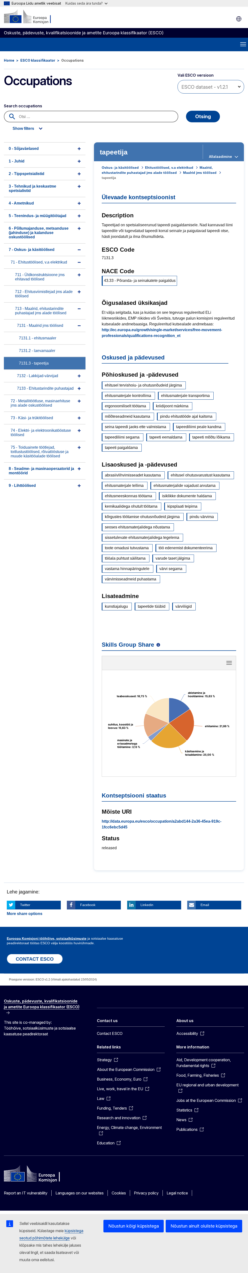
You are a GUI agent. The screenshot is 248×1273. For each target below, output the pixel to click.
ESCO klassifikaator (37, 60)
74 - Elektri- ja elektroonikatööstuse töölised (41, 432)
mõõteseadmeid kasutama (127, 416)
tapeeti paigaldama (121, 448)
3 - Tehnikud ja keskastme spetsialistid (32, 188)
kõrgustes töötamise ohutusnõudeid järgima (142, 517)
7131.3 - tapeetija (34, 363)
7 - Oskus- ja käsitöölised (31, 250)
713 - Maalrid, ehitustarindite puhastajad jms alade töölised (40, 311)
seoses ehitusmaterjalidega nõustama (137, 527)
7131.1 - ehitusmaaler (37, 338)
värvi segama (170, 569)
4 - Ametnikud (21, 203)
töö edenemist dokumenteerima (186, 548)
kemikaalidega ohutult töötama (131, 506)
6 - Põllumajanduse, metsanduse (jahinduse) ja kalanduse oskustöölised (39, 232)
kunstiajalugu (116, 606)
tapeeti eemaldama (165, 437)
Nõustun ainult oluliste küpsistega (203, 1226)
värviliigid (183, 606)
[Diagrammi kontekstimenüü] (229, 663)
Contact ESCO (110, 1033)
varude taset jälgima (172, 558)
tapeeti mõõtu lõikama (211, 437)
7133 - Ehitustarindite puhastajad (45, 388)
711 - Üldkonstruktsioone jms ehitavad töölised (40, 277)
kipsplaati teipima (182, 506)
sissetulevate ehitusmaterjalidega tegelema (142, 537)
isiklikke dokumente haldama (187, 496)
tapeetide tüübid (151, 606)
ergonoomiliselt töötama (125, 406)
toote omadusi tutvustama (127, 548)
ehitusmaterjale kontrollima (128, 396)
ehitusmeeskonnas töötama (128, 496)
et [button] (238, 19)
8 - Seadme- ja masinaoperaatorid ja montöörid (41, 471)
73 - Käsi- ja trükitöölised (32, 418)
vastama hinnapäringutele (127, 569)
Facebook (87, 905)
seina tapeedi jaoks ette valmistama (135, 427)
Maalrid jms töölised (200, 173)
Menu (243, 44)
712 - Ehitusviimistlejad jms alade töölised (44, 294)
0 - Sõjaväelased (24, 148)
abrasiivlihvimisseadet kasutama (133, 475)
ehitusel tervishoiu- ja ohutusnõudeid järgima (143, 385)
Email (205, 905)
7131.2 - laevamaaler (37, 351)
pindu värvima (202, 517)
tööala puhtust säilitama (125, 558)
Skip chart (169, 664)
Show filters (23, 128)
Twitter (25, 905)
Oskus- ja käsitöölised (120, 167)
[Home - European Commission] (33, 17)
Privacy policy (146, 1193)
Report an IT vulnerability (25, 1193)
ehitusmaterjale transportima (185, 396)
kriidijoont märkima (172, 406)
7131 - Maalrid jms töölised (40, 325)
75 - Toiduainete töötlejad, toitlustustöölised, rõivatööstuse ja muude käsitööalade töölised (40, 451)
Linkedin (146, 905)
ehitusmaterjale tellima (124, 485)
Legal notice (177, 1193)
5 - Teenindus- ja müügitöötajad (37, 216)
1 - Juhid (16, 161)
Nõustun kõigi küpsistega (133, 1226)
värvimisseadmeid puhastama (130, 579)
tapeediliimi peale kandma (198, 427)
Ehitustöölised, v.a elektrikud (169, 167)
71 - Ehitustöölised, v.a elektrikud (39, 262)
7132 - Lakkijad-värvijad (37, 376)
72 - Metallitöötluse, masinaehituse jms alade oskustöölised (40, 403)
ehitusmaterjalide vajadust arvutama (185, 485)
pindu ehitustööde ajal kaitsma (186, 416)
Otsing (203, 116)
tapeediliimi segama (122, 437)
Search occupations (23, 105)
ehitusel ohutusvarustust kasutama (200, 475)
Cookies (119, 1193)
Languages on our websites (79, 1193)
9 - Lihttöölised (22, 485)
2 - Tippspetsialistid (26, 174)
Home (9, 60)
